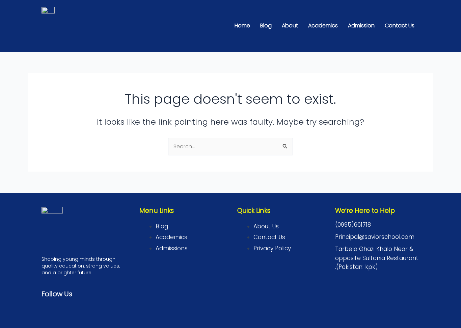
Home (242, 25)
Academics (323, 25)
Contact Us (399, 25)
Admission (361, 25)
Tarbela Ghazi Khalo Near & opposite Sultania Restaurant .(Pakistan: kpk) (376, 258)
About (290, 25)
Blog (266, 25)
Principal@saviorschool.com (374, 237)
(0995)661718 (353, 225)
